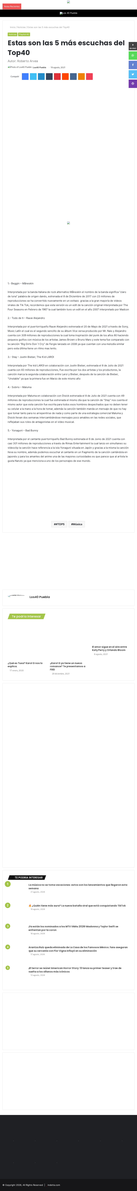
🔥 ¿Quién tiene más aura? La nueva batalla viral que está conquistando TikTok (77, 905)
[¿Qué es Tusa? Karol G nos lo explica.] (26, 641)
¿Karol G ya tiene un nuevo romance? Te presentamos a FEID (67, 666)
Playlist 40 (24, 34)
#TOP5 (60, 524)
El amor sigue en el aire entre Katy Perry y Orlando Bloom (109, 648)
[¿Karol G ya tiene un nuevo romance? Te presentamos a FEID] (68, 641)
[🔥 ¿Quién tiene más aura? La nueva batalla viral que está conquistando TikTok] (17, 913)
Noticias (21, 27)
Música (77, 524)
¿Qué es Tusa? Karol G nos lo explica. (25, 664)
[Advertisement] (68, 252)
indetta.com (54, 1185)
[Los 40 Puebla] (68, 13)
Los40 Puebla (39, 67)
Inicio (12, 27)
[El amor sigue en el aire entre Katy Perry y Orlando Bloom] (110, 633)
